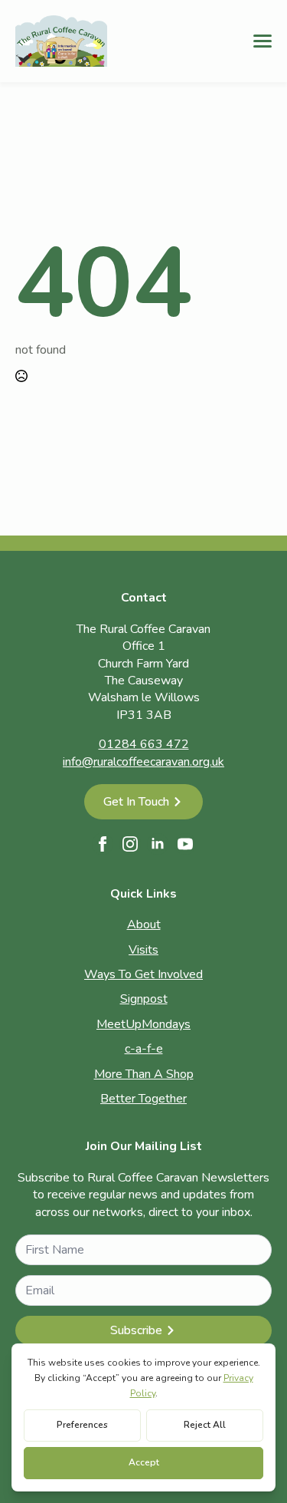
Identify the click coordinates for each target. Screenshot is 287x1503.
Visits (143, 949)
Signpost (144, 998)
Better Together (143, 1098)
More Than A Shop (144, 1074)
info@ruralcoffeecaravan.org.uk (143, 761)
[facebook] (102, 844)
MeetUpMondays (143, 1024)
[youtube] (185, 844)
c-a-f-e (144, 1048)
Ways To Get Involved (143, 974)
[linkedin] (157, 844)
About (144, 924)
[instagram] (130, 844)
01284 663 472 (144, 744)
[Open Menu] (262, 40)
